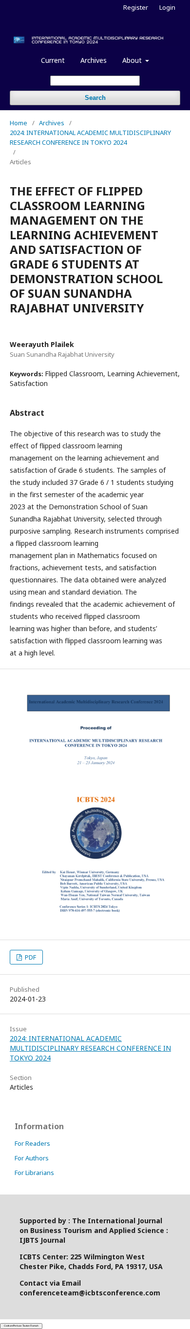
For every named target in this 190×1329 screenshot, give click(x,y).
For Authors (32, 1158)
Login (167, 7)
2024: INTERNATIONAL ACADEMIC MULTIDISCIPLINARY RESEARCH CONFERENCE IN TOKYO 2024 (90, 137)
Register (135, 7)
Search (95, 97)
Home (18, 122)
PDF (29, 957)
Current (53, 60)
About (133, 60)
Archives (93, 60)
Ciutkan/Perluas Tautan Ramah (21, 1325)
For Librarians (34, 1172)
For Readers (32, 1143)
